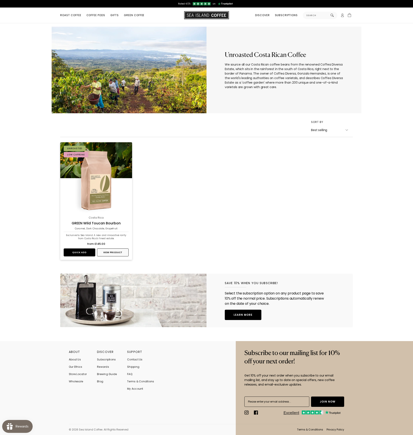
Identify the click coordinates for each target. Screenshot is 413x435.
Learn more (243, 315)
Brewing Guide (107, 374)
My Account (135, 389)
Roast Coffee (70, 15)
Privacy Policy (335, 429)
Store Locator (78, 374)
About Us (75, 359)
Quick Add (79, 252)
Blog (100, 381)
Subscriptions (286, 15)
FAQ (129, 374)
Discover (262, 15)
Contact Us (134, 359)
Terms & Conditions (140, 381)
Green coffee (134, 15)
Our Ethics (75, 367)
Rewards (103, 367)
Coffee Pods (95, 15)
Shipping (133, 367)
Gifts (114, 15)
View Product (113, 252)
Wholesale (76, 381)
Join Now (327, 401)
